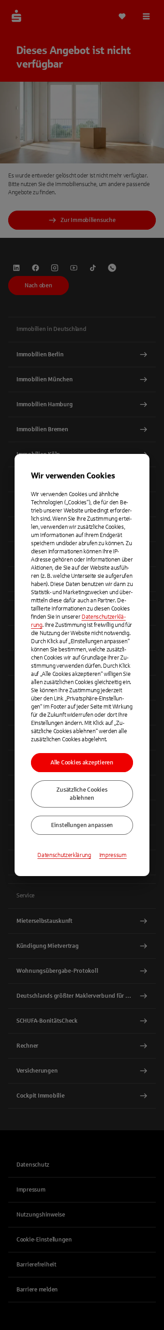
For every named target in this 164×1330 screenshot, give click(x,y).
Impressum (113, 855)
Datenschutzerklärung (64, 855)
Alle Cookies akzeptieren (82, 762)
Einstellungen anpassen (82, 825)
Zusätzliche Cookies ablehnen (81, 794)
